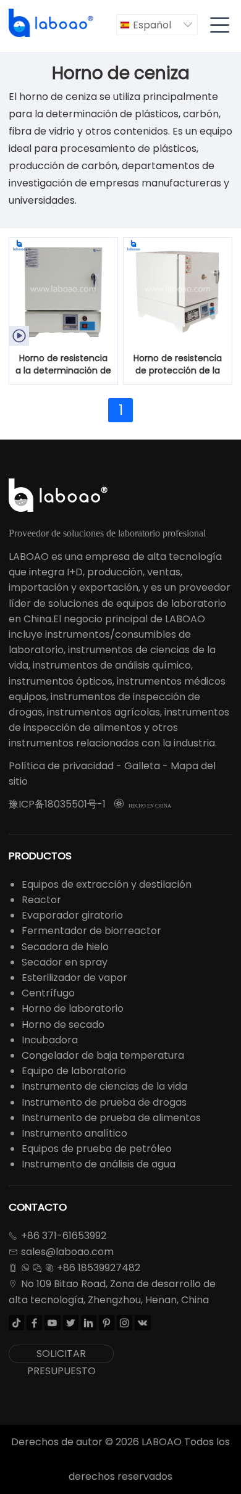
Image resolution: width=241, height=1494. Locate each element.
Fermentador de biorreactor (91, 931)
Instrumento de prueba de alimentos (111, 1118)
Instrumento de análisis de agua (98, 1164)
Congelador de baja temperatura (103, 1055)
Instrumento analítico (74, 1133)
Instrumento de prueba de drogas (104, 1102)
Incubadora (50, 1040)
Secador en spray (65, 962)
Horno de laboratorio (73, 1008)
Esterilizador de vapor (74, 977)
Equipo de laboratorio (74, 1071)
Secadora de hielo (65, 947)
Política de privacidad (61, 766)
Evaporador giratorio (72, 915)
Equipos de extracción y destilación (107, 884)
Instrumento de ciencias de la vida (104, 1086)
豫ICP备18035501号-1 (57, 804)
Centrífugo (48, 993)
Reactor (41, 900)
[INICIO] (52, 23)
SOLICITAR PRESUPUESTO (61, 1354)
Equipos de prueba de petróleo (97, 1148)
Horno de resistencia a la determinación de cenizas (63, 365)
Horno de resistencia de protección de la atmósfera (177, 365)
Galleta (142, 766)
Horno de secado (63, 1024)
